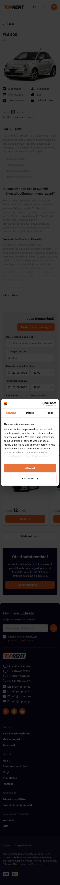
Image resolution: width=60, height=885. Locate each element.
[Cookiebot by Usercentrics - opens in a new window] (42, 404)
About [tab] (49, 412)
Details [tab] (30, 412)
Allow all (30, 467)
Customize (28, 478)
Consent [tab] (11, 412)
